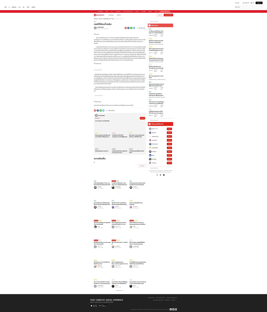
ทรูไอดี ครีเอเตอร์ (165, 11)
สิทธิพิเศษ (14, 7)
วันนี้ (5, 7)
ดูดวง (156, 11)
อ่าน (19, 7)
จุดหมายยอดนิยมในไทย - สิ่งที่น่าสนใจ (161, 300)
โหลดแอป (237, 3)
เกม (23, 7)
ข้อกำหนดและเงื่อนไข (160, 298)
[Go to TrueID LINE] (164, 175)
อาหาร (137, 11)
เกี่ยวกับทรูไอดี (151, 298)
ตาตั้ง (28, 7)
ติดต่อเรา (174, 300)
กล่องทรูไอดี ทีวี (245, 3)
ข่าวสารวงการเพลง (128, 11)
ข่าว (112, 11)
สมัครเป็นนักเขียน (168, 15)
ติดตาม (142, 118)
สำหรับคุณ (100, 11)
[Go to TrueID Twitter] (160, 175)
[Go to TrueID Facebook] (157, 175)
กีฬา (107, 11)
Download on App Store (94, 305)
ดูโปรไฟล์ (97, 118)
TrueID (8, 3)
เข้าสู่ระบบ (259, 3)
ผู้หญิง (150, 11)
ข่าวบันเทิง (118, 11)
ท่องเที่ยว (143, 11)
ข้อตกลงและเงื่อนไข (153, 170)
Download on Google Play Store (103, 305)
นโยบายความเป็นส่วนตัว (171, 298)
